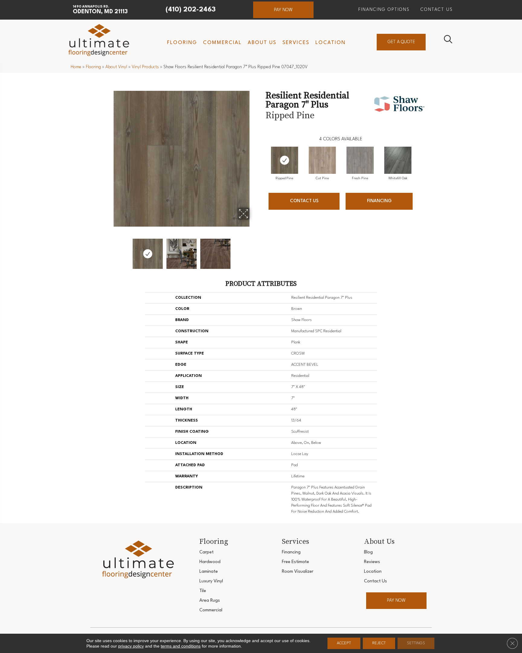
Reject (379, 643)
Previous (109, 251)
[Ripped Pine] (284, 160)
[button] (283, 10)
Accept (344, 643)
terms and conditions (181, 646)
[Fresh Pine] (360, 160)
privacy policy (131, 646)
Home (76, 67)
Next (253, 251)
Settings (416, 643)
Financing (379, 201)
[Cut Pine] (322, 160)
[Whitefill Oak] (398, 160)
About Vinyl (116, 67)
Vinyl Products (145, 67)
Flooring (93, 67)
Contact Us (304, 201)
